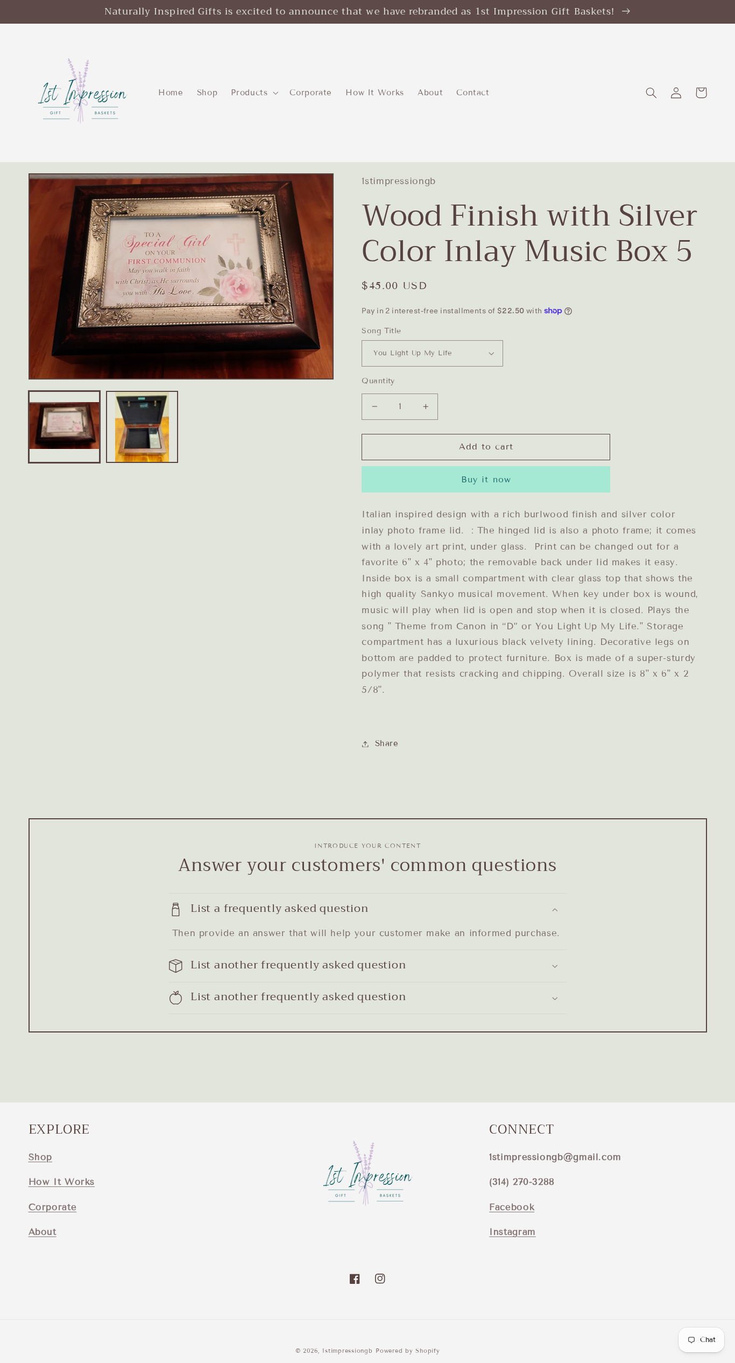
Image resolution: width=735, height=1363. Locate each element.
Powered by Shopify (408, 1350)
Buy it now (486, 479)
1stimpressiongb (347, 1350)
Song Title (381, 330)
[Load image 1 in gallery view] (65, 427)
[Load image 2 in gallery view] (142, 427)
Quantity (378, 380)
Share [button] (386, 743)
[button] (253, 92)
